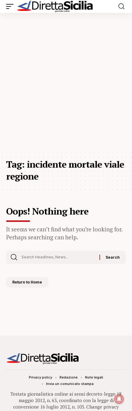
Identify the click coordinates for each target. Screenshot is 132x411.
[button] (11, 6)
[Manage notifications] (119, 399)
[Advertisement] (66, 82)
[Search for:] (58, 257)
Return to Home (27, 282)
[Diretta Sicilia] (55, 6)
